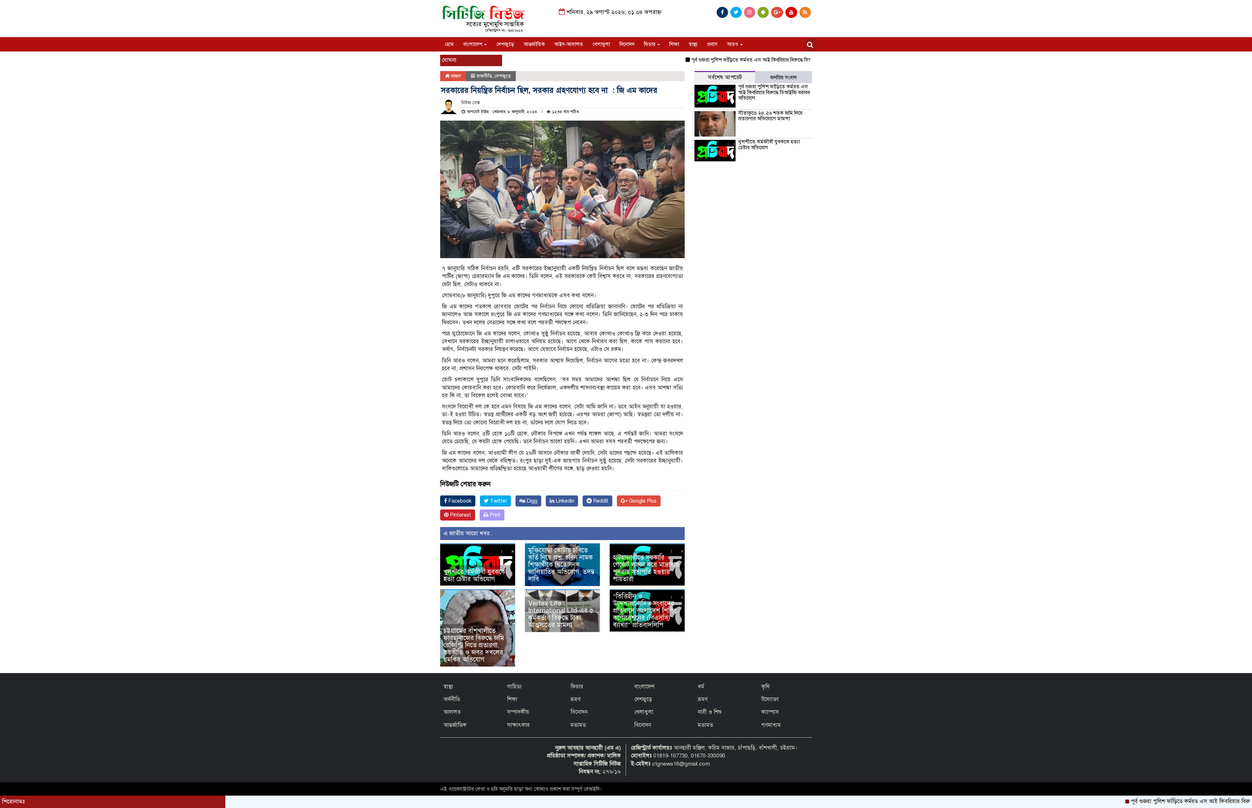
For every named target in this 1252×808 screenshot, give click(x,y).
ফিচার (650, 44)
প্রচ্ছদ (455, 76)
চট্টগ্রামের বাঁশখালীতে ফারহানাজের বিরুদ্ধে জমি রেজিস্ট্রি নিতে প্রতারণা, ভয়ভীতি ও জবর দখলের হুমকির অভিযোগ (473, 645)
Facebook (459, 501)
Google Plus (642, 501)
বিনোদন (626, 44)
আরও (733, 44)
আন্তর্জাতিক (534, 44)
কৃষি (765, 686)
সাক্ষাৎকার (518, 725)
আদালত (452, 712)
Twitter (498, 501)
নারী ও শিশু (710, 712)
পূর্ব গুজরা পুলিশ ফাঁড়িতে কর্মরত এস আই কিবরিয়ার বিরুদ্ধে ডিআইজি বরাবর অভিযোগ (740, 60)
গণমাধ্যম (771, 725)
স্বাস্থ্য (693, 44)
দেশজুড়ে (505, 44)
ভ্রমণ (575, 699)
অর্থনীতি (451, 699)
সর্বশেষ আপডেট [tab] (725, 77)
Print (494, 515)
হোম (449, 44)
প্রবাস (712, 44)
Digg (531, 501)
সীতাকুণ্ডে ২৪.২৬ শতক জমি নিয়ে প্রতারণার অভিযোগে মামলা (770, 116)
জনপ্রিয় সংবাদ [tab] (783, 77)
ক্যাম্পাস (770, 712)
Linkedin (564, 501)
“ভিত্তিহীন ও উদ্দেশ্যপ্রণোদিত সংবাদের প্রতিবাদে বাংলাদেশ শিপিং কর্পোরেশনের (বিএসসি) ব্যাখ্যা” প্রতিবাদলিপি (644, 610)
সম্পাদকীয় (518, 712)
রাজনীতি (484, 76)
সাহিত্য (514, 686)
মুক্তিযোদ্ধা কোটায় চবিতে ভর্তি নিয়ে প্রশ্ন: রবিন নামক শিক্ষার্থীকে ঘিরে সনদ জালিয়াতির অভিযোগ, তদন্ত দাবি (561, 564)
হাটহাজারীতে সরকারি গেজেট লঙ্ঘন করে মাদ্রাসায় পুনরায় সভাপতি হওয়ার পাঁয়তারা (646, 568)
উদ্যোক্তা (770, 699)
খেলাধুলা (601, 44)
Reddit (600, 501)
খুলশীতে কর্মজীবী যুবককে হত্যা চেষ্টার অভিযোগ (474, 575)
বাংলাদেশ (473, 44)
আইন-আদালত (568, 44)
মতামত (578, 725)
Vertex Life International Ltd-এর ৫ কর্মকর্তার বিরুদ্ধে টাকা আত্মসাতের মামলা (560, 614)
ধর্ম (701, 686)
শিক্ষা (674, 44)
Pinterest (460, 515)
